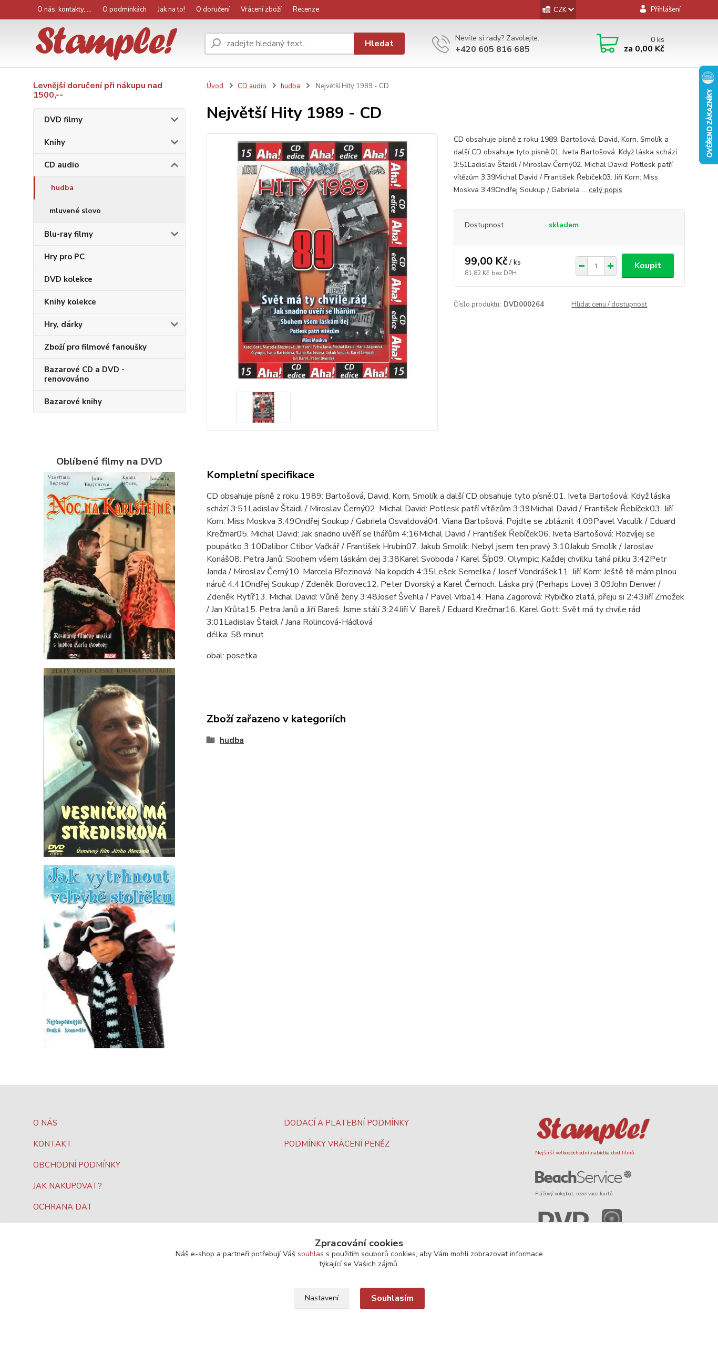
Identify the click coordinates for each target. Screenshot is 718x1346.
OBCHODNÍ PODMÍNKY (76, 1165)
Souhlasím (392, 1298)
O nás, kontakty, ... (64, 9)
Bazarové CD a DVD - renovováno (84, 374)
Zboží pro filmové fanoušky (95, 347)
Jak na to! (171, 9)
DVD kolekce (68, 279)
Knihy (54, 142)
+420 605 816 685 (492, 49)
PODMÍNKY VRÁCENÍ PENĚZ (336, 1144)
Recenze (306, 9)
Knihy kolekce (70, 302)
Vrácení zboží (261, 9)
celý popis (605, 190)
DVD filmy (63, 119)
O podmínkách (124, 9)
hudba (62, 188)
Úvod (215, 86)
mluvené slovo (75, 211)
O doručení (213, 9)
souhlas (311, 1254)
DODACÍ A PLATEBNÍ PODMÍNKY (346, 1123)
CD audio (61, 165)
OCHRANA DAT (63, 1207)
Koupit (647, 265)
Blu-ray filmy (68, 234)
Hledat (379, 43)
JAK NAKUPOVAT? (67, 1186)
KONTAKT (52, 1144)
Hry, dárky (63, 324)
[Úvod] (114, 44)
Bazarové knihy (73, 401)
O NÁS (45, 1123)
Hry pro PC (64, 256)
